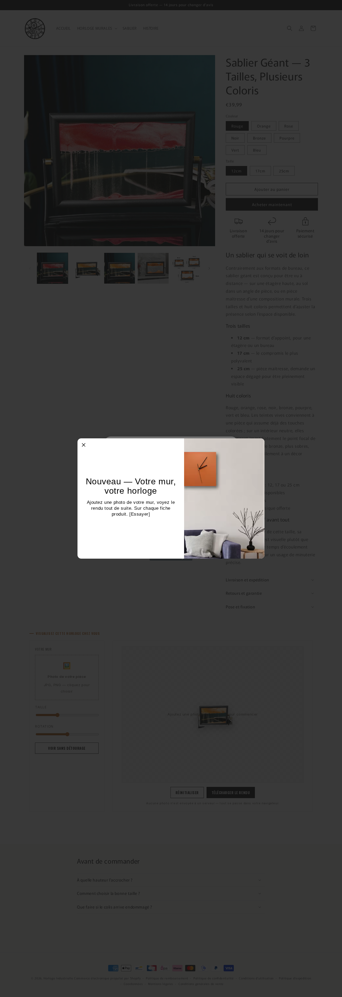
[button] (83, 444)
